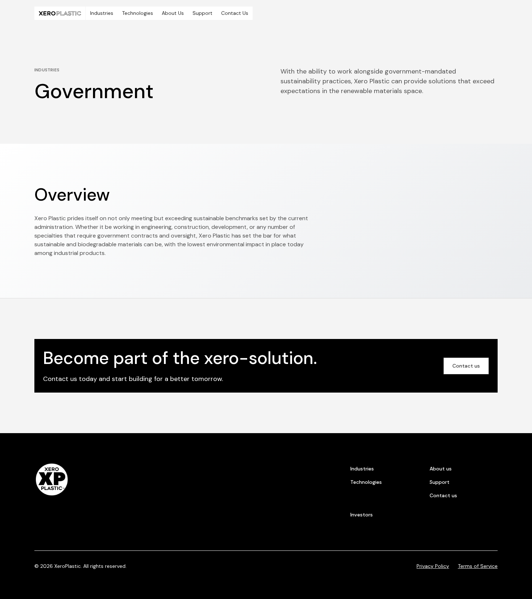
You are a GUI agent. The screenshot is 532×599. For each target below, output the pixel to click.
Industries (101, 13)
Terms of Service (478, 566)
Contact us (466, 366)
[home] (59, 13)
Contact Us (234, 13)
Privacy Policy (433, 566)
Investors (361, 514)
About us (441, 468)
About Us (173, 13)
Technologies (137, 13)
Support (202, 13)
